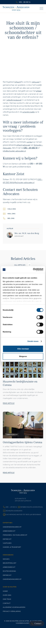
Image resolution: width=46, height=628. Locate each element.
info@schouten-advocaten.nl (14, 151)
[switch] (40, 317)
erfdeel (38, 91)
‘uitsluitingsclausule (13, 100)
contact (30, 142)
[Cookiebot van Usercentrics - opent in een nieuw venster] (33, 269)
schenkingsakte (28, 112)
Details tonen (32, 341)
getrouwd (35, 82)
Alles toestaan (23, 349)
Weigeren (23, 356)
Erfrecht (18, 82)
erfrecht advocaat (23, 145)
